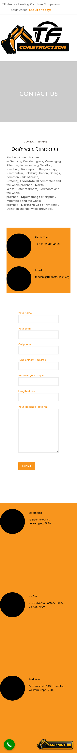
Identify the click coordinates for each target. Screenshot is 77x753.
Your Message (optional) (33, 406)
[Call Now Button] (9, 744)
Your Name (25, 312)
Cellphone (24, 344)
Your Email (24, 328)
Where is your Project (31, 375)
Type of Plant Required (32, 359)
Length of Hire (27, 391)
